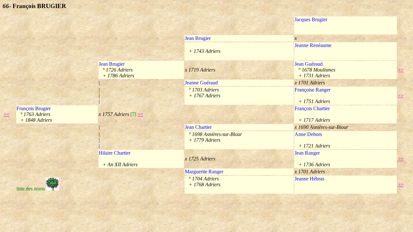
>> (401, 69)
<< (6, 114)
